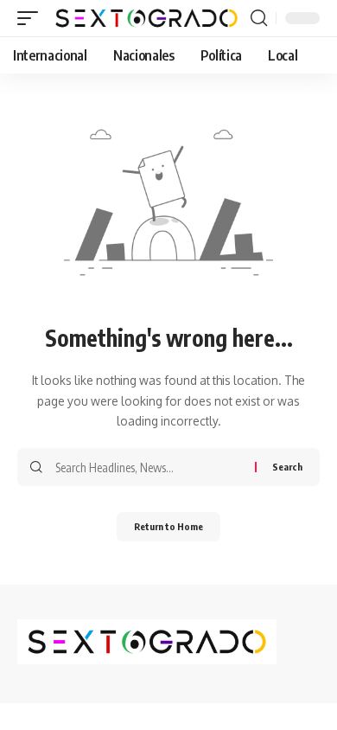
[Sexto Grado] (146, 18)
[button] (32, 18)
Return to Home (168, 526)
